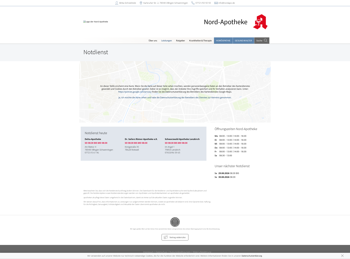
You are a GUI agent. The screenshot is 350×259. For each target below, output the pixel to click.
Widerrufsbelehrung (202, 252)
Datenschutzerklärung (252, 255)
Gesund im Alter (243, 40)
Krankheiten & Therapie (200, 40)
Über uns (153, 40)
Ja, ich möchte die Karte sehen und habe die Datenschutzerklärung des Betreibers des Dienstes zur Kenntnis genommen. (175, 97)
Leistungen (166, 40)
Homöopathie (223, 40)
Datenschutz (161, 252)
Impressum (148, 252)
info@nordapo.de (226, 3)
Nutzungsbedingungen (180, 252)
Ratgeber (180, 40)
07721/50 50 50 (203, 3)
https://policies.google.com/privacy (134, 91)
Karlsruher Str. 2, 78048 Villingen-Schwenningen (165, 3)
